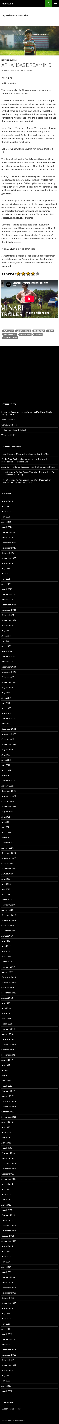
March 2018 (6, 1023)
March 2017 (6, 1086)
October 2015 (7, 1174)
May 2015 (5, 1199)
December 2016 (8, 1101)
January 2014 (7, 1282)
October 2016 (7, 1111)
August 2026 (7, 501)
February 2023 (8, 718)
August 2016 (7, 1122)
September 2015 (8, 1179)
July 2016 (5, 1127)
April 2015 (6, 1205)
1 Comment (28, 70)
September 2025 (8, 558)
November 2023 (8, 672)
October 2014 (7, 1236)
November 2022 (8, 734)
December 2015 (8, 1163)
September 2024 (8, 620)
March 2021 (6, 837)
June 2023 (6, 698)
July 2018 (5, 1003)
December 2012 (8, 1349)
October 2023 (7, 677)
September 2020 (8, 868)
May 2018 (5, 1013)
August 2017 (7, 1060)
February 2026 (8, 532)
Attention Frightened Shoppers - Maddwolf (20, 467)
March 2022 (6, 775)
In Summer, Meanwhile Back (13, 430)
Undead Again (49, 467)
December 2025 (8, 542)
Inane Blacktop (8, 419)
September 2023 (8, 682)
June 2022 (6, 760)
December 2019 (8, 915)
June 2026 (6, 511)
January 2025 (7, 599)
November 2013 (8, 1293)
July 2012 (5, 1375)
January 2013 (7, 1344)
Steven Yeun (25, 334)
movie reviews (10, 334)
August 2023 (7, 687)
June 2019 (6, 946)
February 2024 (8, 656)
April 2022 (6, 770)
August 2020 (7, 873)
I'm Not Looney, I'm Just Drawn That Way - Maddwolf (24, 472)
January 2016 (7, 1158)
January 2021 (7, 848)
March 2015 (6, 1210)
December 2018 (8, 977)
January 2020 (7, 910)
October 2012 (7, 1360)
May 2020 (5, 889)
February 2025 (8, 594)
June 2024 (6, 635)
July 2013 (5, 1313)
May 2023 (5, 703)
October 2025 (7, 553)
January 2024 (7, 661)
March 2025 (6, 589)
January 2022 (7, 786)
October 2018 (7, 987)
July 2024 (5, 630)
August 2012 (7, 1370)
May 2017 (5, 1075)
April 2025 (6, 584)
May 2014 (5, 1261)
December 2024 (8, 604)
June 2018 (6, 1008)
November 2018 (8, 982)
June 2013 (6, 1318)
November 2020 (8, 858)
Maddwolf (7, 3)
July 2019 (5, 941)
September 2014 (8, 1241)
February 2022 (8, 780)
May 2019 (5, 951)
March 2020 (6, 899)
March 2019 (6, 961)
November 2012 (8, 1355)
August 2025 (7, 563)
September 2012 (8, 1365)
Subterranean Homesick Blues (14, 461)
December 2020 (8, 853)
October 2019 (7, 925)
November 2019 (8, 920)
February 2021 (8, 842)
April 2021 (6, 832)
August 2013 (7, 1308)
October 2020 (7, 863)
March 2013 (6, 1334)
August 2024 (7, 625)
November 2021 (8, 796)
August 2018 (7, 998)
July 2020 (5, 879)
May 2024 (5, 641)
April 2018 (6, 1018)
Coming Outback (8, 425)
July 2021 (5, 817)
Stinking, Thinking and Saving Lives (16, 482)
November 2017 (8, 1044)
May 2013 (5, 1324)
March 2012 (6, 1391)
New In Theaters (9, 60)
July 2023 (5, 692)
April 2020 (6, 894)
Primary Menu (55, 3)
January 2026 (7, 537)
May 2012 (5, 1380)
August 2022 (7, 749)
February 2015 (8, 1215)
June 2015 (6, 1194)
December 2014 (8, 1225)
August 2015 (7, 1184)
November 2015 (8, 1168)
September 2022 (8, 744)
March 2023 (6, 713)
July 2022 (5, 754)
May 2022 (5, 765)
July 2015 (5, 1189)
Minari (50, 331)
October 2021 (7, 801)
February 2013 (8, 1339)
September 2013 (8, 1303)
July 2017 (5, 1065)
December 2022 (8, 729)
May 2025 (5, 579)
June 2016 (6, 1132)
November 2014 (8, 1230)
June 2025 (6, 573)
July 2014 (5, 1251)
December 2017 (8, 1039)
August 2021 (7, 811)
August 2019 (7, 936)
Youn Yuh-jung (10, 338)
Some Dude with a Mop (38, 454)
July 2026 (5, 506)
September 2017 (8, 1055)
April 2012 (6, 1386)
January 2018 (7, 1034)
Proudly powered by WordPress (13, 1420)
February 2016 (8, 1153)
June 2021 (6, 822)
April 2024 (6, 646)
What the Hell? (8, 435)
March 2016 (6, 1148)
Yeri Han (38, 334)
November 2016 (8, 1106)
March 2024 (6, 651)
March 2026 (6, 527)
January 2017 (7, 1096)
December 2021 (8, 791)
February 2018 (8, 1029)
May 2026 (5, 516)
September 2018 (8, 992)
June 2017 (6, 1070)
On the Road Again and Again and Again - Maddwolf (24, 459)
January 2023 (7, 723)
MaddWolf (39, 331)
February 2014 (8, 1277)
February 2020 (8, 904)
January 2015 (7, 1220)
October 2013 (7, 1298)
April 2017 (6, 1080)
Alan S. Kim (8, 331)
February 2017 (8, 1091)
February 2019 (8, 967)
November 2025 (8, 548)
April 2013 (6, 1329)
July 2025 (5, 568)
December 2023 (8, 667)
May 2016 (5, 1137)
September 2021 (8, 806)
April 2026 (6, 522)
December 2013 (8, 1287)
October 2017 (7, 1049)
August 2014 (7, 1246)
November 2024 (8, 610)
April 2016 (6, 1142)
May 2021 (5, 827)
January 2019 (7, 972)
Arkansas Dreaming (26, 65)
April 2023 (6, 708)
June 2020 (6, 884)
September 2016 (8, 1117)
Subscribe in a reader (10, 1408)
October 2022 (7, 739)
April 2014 (6, 1267)
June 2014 (6, 1256)
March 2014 (6, 1272)
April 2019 (6, 956)
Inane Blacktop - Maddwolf (13, 454)
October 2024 (7, 615)
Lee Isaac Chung (23, 331)
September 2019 (8, 930)
